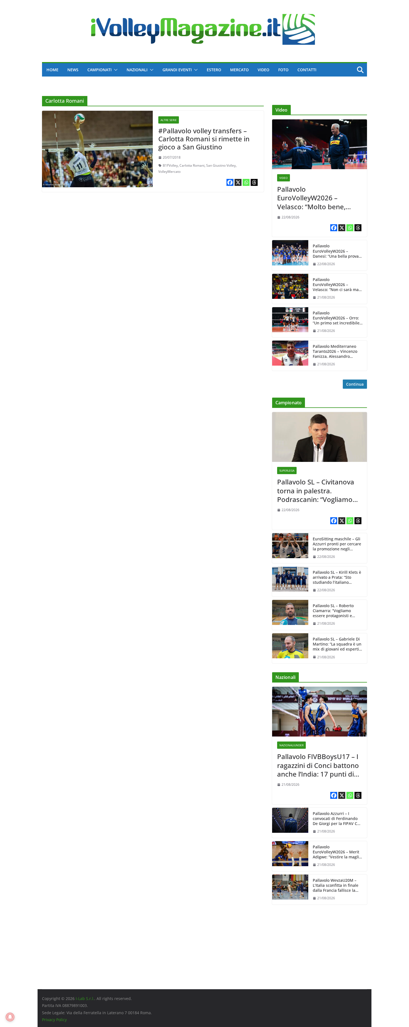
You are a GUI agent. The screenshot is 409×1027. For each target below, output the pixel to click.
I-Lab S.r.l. (85, 998)
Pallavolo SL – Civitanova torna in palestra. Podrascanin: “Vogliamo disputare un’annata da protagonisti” (315, 490)
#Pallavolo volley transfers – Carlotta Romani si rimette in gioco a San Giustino (204, 138)
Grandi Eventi (177, 69)
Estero (214, 69)
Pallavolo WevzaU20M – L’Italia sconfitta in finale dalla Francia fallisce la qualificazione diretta (335, 885)
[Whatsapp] (246, 182)
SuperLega (286, 470)
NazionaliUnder (291, 745)
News (72, 69)
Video (263, 69)
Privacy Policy (54, 1019)
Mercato (239, 69)
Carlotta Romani (191, 165)
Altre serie (169, 120)
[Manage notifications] (10, 1017)
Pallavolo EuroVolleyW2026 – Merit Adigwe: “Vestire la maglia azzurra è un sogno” (337, 852)
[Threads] (254, 182)
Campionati (99, 69)
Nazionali (137, 69)
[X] (238, 182)
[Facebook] (229, 182)
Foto (283, 69)
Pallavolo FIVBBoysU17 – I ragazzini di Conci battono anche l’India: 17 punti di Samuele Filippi (318, 765)
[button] (115, 70)
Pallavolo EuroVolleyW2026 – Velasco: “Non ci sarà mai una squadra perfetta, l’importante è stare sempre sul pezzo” (336, 284)
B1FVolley (170, 165)
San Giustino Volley (221, 165)
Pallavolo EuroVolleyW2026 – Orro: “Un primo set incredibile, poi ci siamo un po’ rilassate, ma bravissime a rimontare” (337, 318)
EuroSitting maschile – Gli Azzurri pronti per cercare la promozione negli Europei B (337, 544)
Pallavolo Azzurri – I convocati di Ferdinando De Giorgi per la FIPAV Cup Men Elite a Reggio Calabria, (337, 818)
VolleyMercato (169, 171)
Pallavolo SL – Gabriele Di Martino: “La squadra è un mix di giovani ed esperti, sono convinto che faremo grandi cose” (337, 644)
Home (52, 69)
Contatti (306, 69)
